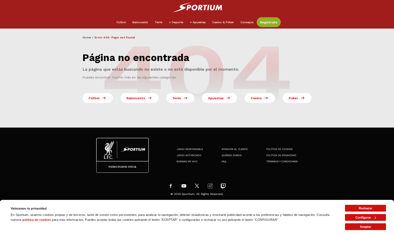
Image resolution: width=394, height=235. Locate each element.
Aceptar (365, 226)
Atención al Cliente (235, 149)
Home (86, 37)
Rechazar (365, 208)
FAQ (224, 161)
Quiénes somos (232, 155)
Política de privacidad (281, 155)
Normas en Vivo (186, 161)
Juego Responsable (189, 149)
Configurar (363, 217)
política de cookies (36, 219)
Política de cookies (279, 149)
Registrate (268, 22)
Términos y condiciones (282, 161)
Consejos (247, 22)
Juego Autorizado (188, 155)
